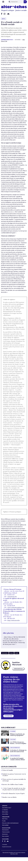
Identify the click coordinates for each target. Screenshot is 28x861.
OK (25, 1)
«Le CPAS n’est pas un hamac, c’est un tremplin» (18, 742)
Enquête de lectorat (6, 846)
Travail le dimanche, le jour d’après (14, 793)
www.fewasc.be (12, 596)
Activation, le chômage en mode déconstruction (18, 750)
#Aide (11, 653)
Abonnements (5, 829)
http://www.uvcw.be (13, 620)
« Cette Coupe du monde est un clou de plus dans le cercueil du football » (14, 789)
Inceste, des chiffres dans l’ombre (13, 784)
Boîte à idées (5, 812)
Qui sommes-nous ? (6, 807)
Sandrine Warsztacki (7, 39)
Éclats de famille (8, 770)
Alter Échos (5, 818)
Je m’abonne (8, 716)
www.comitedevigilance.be (15, 607)
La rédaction (5, 809)
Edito (3, 18)
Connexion (4, 844)
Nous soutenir (5, 836)
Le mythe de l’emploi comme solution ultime (17, 759)
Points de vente (5, 832)
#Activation (5, 653)
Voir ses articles (18, 668)
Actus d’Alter (5, 814)
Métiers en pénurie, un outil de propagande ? (17, 734)
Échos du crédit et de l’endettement (10, 823)
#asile (16, 653)
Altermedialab (5, 825)
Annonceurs (5, 834)
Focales (4, 820)
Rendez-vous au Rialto (10, 797)
